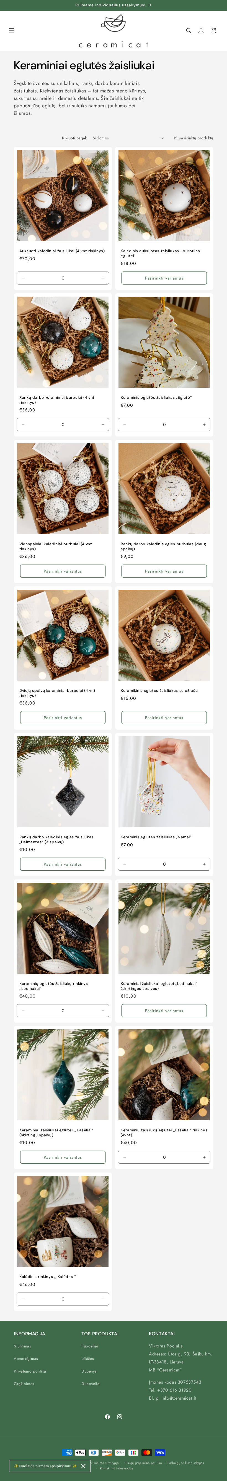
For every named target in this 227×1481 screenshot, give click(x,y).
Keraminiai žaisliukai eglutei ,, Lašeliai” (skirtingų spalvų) (56, 1132)
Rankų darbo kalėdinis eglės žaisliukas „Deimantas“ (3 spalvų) (56, 839)
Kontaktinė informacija (116, 1468)
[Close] (83, 1466)
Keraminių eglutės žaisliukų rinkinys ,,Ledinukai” (53, 986)
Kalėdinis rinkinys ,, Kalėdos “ (47, 1276)
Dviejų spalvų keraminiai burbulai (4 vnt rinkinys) (57, 693)
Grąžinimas (24, 1383)
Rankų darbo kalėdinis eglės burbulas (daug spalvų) (163, 546)
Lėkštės (87, 1358)
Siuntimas (22, 1346)
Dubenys (89, 1371)
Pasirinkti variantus (164, 278)
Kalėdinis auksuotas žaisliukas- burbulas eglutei (160, 253)
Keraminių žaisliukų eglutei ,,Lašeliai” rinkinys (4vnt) (164, 1132)
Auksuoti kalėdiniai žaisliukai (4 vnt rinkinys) (62, 251)
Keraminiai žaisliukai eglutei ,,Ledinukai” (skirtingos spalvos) (159, 986)
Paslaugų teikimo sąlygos (185, 1463)
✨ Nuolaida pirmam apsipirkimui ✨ (45, 1466)
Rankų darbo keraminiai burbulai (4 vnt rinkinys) (57, 400)
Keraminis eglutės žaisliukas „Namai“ (156, 837)
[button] (12, 31)
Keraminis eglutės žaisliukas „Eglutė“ (156, 397)
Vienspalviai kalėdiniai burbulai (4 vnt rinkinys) (55, 546)
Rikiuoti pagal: (74, 138)
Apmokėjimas (26, 1358)
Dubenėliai (91, 1383)
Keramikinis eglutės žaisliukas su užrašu (159, 690)
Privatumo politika (30, 1371)
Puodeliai (89, 1346)
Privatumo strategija (104, 1463)
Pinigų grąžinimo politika (143, 1463)
